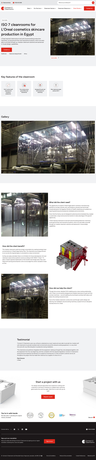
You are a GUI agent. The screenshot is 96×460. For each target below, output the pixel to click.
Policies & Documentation (66, 455)
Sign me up (49, 441)
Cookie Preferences (80, 455)
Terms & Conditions (51, 455)
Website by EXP (91, 455)
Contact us (7, 49)
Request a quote (48, 396)
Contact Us (89, 8)
